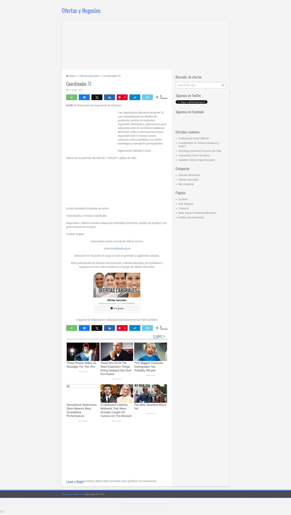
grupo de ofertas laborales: (139, 266)
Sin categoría (186, 184)
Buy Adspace (186, 203)
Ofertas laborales (189, 179)
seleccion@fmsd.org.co (117, 248)
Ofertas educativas (189, 175)
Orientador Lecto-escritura (194, 155)
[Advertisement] (145, 44)
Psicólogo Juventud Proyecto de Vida (200, 151)
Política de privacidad (191, 217)
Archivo (183, 199)
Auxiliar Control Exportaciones (197, 160)
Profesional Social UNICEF (194, 138)
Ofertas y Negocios (81, 10)
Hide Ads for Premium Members (197, 213)
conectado (115, 481)
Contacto (184, 208)
